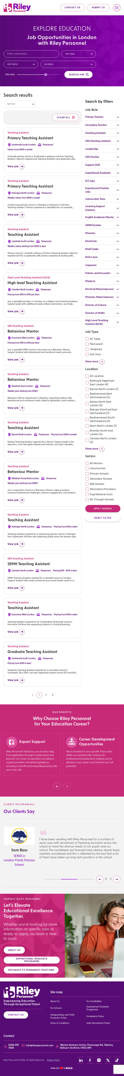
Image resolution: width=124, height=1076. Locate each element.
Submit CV (98, 7)
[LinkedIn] (80, 1060)
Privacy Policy (53, 1060)
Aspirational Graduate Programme (97, 1008)
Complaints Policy (95, 1016)
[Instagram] (99, 1060)
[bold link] (62, 1068)
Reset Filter (102, 518)
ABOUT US (14, 950)
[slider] (45, 74)
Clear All (63, 117)
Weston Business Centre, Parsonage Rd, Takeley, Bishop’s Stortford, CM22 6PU (86, 1046)
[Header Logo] (17, 7)
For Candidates (94, 1001)
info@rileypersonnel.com (39, 1045)
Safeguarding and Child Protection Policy (62, 1016)
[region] (32, 761)
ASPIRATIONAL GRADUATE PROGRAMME (31, 960)
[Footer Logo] (22, 992)
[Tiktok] (117, 1060)
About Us (54, 1001)
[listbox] (20, 104)
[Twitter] (108, 1060)
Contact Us (72, 7)
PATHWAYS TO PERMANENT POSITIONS (31, 970)
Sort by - (11, 104)
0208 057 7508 (13, 1046)
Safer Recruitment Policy (98, 1023)
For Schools (56, 1008)
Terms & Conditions (59, 1023)
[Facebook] (89, 1060)
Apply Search (103, 508)
